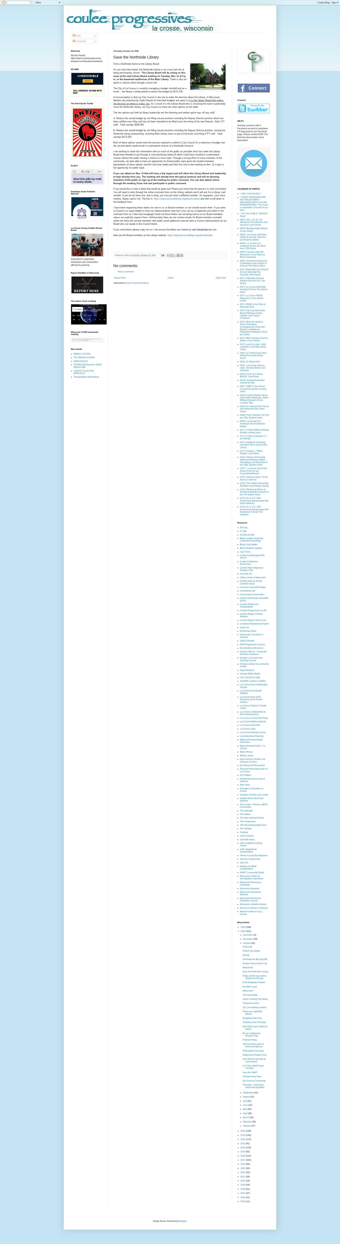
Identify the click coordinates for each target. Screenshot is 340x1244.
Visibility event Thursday (254, 1022)
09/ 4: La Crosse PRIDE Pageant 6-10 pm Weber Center (252, 298)
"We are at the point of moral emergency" (253, 1045)
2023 (243, 1135)
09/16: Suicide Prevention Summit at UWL (252, 381)
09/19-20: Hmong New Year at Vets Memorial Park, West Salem (254, 409)
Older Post (221, 278)
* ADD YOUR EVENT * (251, 193)
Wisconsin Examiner (250, 888)
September (248, 1092)
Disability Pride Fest (252, 1018)
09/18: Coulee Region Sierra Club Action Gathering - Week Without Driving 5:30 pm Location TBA (254, 399)
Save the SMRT (250, 1072)
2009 (243, 1185)
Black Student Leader (250, 548)
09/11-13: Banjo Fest (250, 361)
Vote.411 (244, 862)
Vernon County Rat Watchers (254, 855)
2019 (243, 1151)
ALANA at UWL (247, 535)
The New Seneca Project (252, 818)
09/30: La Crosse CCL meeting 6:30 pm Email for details (252, 424)
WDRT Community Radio (252, 872)
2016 (243, 1164)
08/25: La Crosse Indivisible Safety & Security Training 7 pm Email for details (253, 237)
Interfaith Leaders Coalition (253, 681)
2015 (243, 1168)
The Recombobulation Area (253, 825)
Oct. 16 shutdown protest (254, 1007)
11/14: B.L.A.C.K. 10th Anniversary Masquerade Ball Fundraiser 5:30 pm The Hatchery (254, 511)
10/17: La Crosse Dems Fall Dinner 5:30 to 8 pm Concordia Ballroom (253, 471)
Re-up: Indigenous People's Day (251, 1034)
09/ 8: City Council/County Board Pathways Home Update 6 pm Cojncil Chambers (252, 314)
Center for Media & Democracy (249, 562)
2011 (243, 1176)
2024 (243, 1131)
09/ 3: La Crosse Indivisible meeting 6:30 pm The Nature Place (253, 289)
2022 (243, 1139)
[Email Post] (162, 255)
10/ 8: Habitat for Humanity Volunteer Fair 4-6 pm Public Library (253, 445)
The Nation (245, 814)
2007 (243, 1193)
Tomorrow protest (251, 1003)
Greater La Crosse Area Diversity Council (251, 659)
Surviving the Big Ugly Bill (255, 959)
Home (171, 278)
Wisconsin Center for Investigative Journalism (251, 877)
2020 (243, 1147)
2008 (243, 1189)
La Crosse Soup (248, 729)
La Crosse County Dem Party (254, 718)
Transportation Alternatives (86, 377)
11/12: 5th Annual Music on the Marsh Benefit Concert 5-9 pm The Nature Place (254, 492)
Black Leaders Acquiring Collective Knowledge (251, 539)
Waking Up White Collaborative (248, 867)
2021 (243, 1143)
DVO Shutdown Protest (254, 982)
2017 (243, 1160)
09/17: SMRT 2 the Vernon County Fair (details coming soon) (253, 389)
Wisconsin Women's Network (254, 908)
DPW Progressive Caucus (252, 644)
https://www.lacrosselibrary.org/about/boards (190, 235)
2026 (243, 927)
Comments (80, 41)
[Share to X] (175, 255)
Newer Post (119, 278)
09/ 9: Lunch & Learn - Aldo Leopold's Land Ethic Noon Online (253, 347)
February (247, 1121)
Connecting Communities (252, 594)
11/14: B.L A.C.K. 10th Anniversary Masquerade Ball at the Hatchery (254, 501)
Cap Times (245, 552)
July (245, 1101)
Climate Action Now (252, 1076)
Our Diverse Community (254, 1081)
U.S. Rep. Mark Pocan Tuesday (253, 1066)
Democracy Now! (248, 631)
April (245, 1113)
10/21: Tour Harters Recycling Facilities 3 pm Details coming (254, 484)
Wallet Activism (80, 361)
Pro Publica (245, 775)
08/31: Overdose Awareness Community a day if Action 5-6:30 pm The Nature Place (253, 263)
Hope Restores (247, 670)
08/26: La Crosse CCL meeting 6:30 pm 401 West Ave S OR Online (253, 246)
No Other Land (250, 986)
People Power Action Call (255, 963)
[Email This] (168, 255)
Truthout (244, 832)
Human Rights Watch (250, 674)
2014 (243, 1172)
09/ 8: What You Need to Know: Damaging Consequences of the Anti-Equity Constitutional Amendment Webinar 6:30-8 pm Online (253, 328)
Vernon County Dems (250, 859)
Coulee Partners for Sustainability (249, 605)
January (247, 1126)
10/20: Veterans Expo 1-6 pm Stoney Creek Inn (254, 478)
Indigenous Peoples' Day (255, 1055)
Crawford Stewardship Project (254, 624)
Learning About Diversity (252, 736)
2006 (243, 1197)
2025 (243, 931)
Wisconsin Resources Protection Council (250, 899)
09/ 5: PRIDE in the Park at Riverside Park (252, 305)
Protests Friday (250, 1040)
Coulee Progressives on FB (253, 610)
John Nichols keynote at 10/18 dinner (254, 1060)
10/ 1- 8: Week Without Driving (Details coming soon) (254, 431)
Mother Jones (246, 755)
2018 (243, 1156)
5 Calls (243, 531)
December (248, 935)
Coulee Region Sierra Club (253, 620)
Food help (247, 947)
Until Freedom (247, 836)
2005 (243, 1201)
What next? (248, 991)
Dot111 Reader (247, 641)
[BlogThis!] (171, 255)
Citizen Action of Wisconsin (253, 577)
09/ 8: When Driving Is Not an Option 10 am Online (254, 339)
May (245, 1109)
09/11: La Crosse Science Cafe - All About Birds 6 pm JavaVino (252, 368)
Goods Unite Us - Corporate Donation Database (253, 652)
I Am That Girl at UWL (250, 677)
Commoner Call (247, 591)
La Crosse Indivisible (250, 725)
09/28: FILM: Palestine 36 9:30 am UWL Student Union (254, 416)
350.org (243, 527)
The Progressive (248, 821)
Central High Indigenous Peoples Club (252, 569)
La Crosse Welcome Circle (253, 732)
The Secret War (250, 995)
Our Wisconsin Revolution (252, 765)
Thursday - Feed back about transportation (254, 1086)
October (247, 943)
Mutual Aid (248, 967)
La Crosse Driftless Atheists (253, 721)
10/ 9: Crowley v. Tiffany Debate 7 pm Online (251, 452)
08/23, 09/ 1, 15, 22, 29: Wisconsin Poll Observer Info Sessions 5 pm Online (254, 222)
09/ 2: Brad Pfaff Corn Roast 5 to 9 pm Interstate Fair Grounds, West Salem (254, 272)
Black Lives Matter (248, 544)
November (248, 939)
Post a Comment (126, 271)
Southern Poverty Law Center (254, 795)
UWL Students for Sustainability (248, 850)
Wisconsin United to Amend (253, 904)
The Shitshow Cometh (84, 357)
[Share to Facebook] (178, 255)
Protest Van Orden (251, 951)
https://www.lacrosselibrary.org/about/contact (177, 198)
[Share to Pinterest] (181, 255)
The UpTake (246, 828)
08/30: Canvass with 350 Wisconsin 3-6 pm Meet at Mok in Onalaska (252, 254)
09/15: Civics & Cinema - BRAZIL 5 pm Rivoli (252, 375)
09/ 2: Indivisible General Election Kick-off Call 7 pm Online (252, 281)
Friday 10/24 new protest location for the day (254, 977)
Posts (78, 36)
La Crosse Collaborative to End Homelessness (253, 713)
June (245, 1105)
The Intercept (246, 810)
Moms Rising (246, 752)
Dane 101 (245, 627)
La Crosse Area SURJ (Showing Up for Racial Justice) (251, 699)
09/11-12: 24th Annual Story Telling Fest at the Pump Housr (253, 355)
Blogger (183, 1221)
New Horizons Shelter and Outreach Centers (252, 760)
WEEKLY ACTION (81, 354)
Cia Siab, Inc (246, 574)
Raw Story (245, 785)
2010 (243, 1180)
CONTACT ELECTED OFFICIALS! (83, 372)
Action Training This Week (255, 999)
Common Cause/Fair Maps (253, 587)
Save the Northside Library (255, 971)
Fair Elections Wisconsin (252, 648)
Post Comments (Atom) (137, 283)
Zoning (246, 955)
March (246, 1117)
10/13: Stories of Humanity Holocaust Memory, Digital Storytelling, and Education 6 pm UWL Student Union (254, 461)
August (246, 1096)
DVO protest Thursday (253, 1051)
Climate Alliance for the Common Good (251, 582)
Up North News (247, 839)
